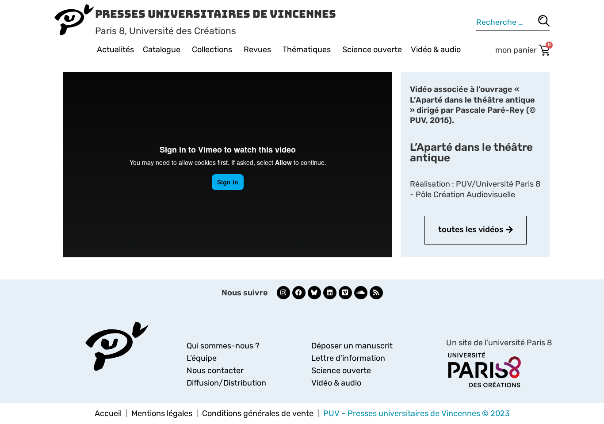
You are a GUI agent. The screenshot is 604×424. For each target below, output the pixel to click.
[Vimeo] (345, 292)
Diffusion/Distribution (226, 383)
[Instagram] (283, 292)
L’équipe (202, 358)
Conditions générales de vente (257, 413)
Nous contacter (215, 370)
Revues (257, 49)
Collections (212, 49)
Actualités (115, 49)
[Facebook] (299, 292)
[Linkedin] (329, 292)
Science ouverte (372, 49)
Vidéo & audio (436, 49)
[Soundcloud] (360, 292)
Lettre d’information (348, 358)
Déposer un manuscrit (352, 346)
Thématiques (307, 49)
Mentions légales (161, 413)
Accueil (108, 413)
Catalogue (161, 49)
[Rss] (376, 292)
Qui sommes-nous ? (223, 346)
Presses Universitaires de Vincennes (215, 14)
